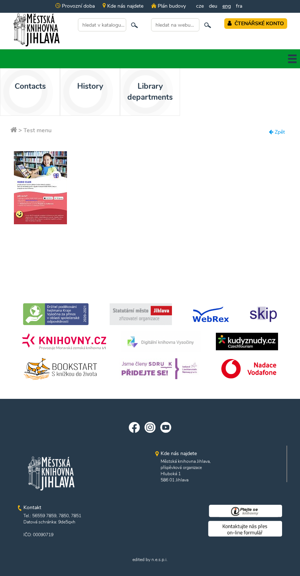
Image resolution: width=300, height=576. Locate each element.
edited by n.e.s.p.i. (150, 559)
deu (213, 6)
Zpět (279, 132)
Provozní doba (77, 6)
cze (200, 6)
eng (226, 6)
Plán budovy (170, 6)
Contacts (30, 86)
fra (239, 6)
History (90, 86)
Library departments (150, 91)
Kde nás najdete (124, 6)
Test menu (37, 130)
